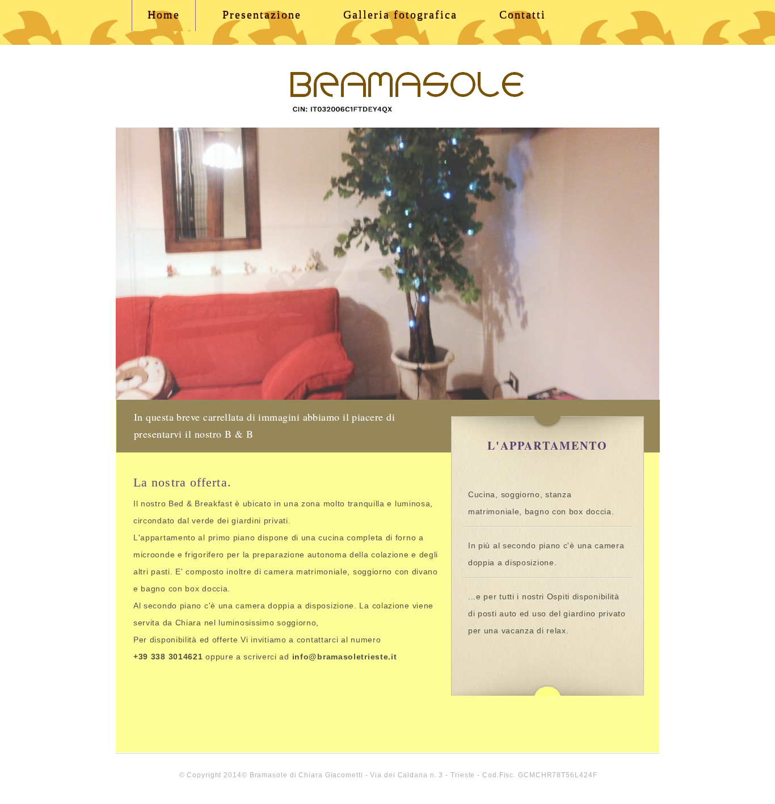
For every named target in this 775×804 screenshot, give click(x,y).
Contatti (522, 14)
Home (164, 14)
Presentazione (261, 14)
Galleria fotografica (400, 14)
